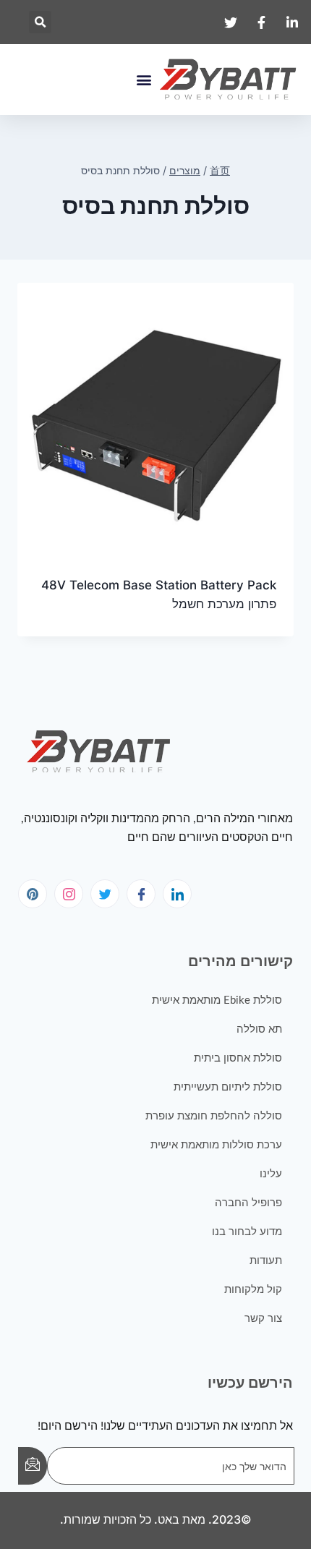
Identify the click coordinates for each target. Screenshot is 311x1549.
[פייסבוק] (141, 893)
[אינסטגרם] (68, 893)
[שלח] (32, 1466)
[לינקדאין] (177, 893)
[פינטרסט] (32, 893)
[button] (40, 22)
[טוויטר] (104, 893)
